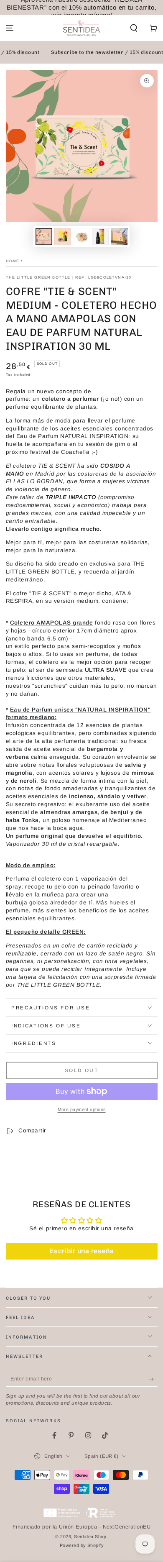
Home (13, 261)
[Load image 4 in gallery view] (100, 236)
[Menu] (10, 28)
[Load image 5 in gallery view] (119, 236)
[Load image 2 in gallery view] (62, 236)
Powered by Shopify (82, 1545)
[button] (133, 28)
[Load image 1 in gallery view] (44, 236)
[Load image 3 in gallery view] (81, 236)
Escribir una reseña (81, 1251)
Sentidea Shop (90, 1536)
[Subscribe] (153, 1379)
